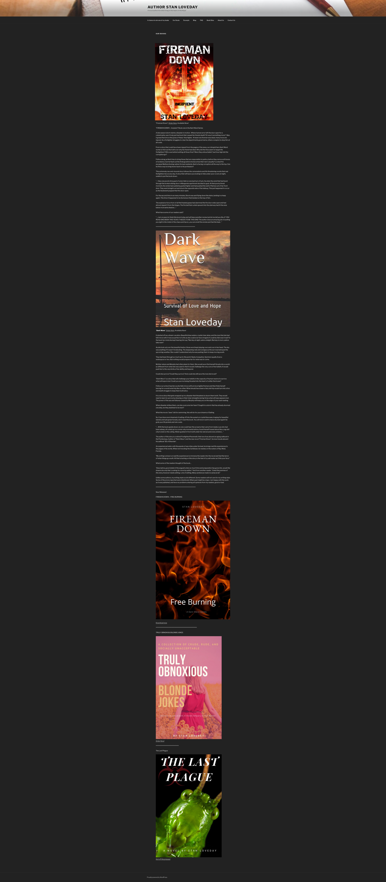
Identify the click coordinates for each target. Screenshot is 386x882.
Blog (194, 20)
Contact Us (231, 20)
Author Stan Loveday (173, 7)
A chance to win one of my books (158, 20)
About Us (221, 20)
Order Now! (160, 741)
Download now (161, 623)
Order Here (173, 123)
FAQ (201, 20)
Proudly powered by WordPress (157, 877)
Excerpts (186, 20)
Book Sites (210, 20)
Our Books (176, 20)
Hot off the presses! (163, 859)
